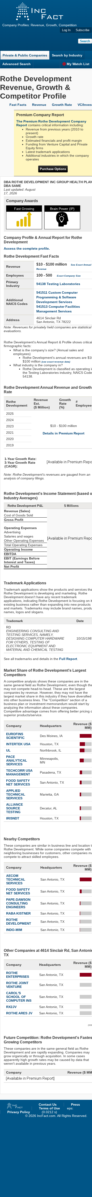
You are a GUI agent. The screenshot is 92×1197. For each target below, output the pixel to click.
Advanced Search (16, 64)
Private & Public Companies (25, 55)
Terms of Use (49, 1108)
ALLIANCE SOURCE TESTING (14, 808)
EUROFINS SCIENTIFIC (15, 736)
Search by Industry (67, 55)
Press (75, 1104)
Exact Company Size (69, 275)
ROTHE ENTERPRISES (17, 974)
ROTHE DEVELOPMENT (18, 921)
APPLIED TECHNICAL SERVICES (15, 794)
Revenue (39, 105)
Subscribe (82, 30)
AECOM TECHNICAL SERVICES (15, 879)
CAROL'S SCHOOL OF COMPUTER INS (18, 996)
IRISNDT (12, 818)
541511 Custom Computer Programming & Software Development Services (57, 297)
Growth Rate (62, 105)
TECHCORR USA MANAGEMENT (19, 772)
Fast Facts (17, 105)
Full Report (68, 659)
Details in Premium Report (63, 433)
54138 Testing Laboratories (58, 284)
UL (8, 750)
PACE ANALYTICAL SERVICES (16, 760)
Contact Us (48, 1104)
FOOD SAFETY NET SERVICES (18, 782)
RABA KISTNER (18, 913)
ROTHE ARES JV (19, 1013)
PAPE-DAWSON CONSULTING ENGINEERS (18, 903)
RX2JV (11, 1007)
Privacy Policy (18, 1112)
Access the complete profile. (27, 248)
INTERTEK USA (18, 744)
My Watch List (78, 64)
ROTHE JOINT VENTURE (17, 985)
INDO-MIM (14, 930)
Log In (66, 30)
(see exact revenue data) (56, 361)
